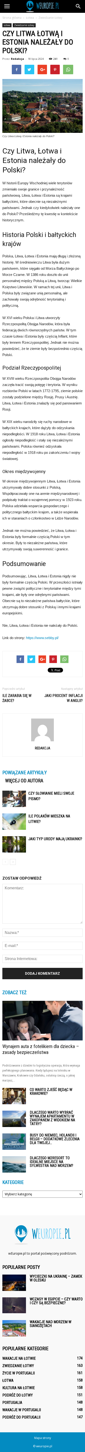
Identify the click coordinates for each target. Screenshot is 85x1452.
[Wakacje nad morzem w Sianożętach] (14, 1328)
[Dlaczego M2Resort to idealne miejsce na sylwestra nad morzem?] (14, 1164)
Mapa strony (42, 1438)
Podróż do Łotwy (17, 1395)
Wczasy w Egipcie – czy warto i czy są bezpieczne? (56, 1301)
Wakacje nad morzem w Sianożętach (50, 1324)
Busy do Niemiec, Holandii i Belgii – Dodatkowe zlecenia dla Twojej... (55, 1139)
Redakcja (17, 58)
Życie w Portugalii (18, 1373)
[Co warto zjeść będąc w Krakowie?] (14, 1096)
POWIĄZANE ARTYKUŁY (24, 772)
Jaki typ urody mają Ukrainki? (55, 839)
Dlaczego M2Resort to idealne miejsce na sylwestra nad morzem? (51, 1162)
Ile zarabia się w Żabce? (16, 698)
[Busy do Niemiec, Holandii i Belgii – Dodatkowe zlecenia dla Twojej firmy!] (14, 1141)
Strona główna (11, 18)
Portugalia (12, 1402)
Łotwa (7, 25)
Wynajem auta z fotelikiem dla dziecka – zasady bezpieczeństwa (40, 1049)
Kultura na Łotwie (18, 1388)
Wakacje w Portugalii (21, 1410)
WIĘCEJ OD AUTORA (24, 781)
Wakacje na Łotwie (19, 1358)
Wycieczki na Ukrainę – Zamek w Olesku (56, 1278)
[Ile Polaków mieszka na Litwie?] (14, 821)
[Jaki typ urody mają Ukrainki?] (14, 844)
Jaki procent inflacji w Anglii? (63, 698)
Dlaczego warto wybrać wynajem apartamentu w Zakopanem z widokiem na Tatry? (52, 1118)
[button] (78, 6)
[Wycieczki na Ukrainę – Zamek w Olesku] (14, 1283)
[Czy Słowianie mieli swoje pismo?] (14, 799)
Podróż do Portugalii (21, 1417)
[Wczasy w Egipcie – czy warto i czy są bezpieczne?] (14, 1305)
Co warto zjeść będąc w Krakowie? (51, 1091)
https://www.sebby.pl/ (42, 638)
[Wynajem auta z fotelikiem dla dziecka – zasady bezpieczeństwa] (42, 1020)
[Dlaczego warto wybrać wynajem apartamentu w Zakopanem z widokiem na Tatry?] (14, 1119)
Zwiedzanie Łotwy (24, 25)
